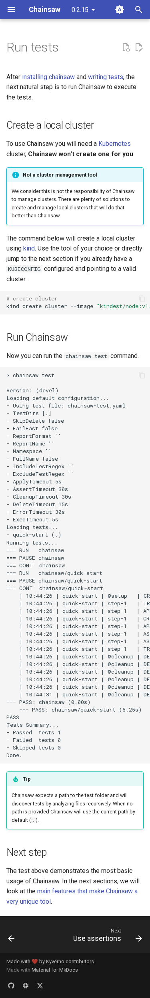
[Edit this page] (139, 47)
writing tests (105, 77)
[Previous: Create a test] (11, 937)
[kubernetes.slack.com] (25, 985)
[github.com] (11, 985)
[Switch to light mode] (120, 10)
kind (29, 248)
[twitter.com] (40, 985)
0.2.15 (80, 10)
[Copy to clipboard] (142, 299)
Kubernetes (114, 143)
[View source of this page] (126, 47)
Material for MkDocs (55, 970)
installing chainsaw (48, 77)
